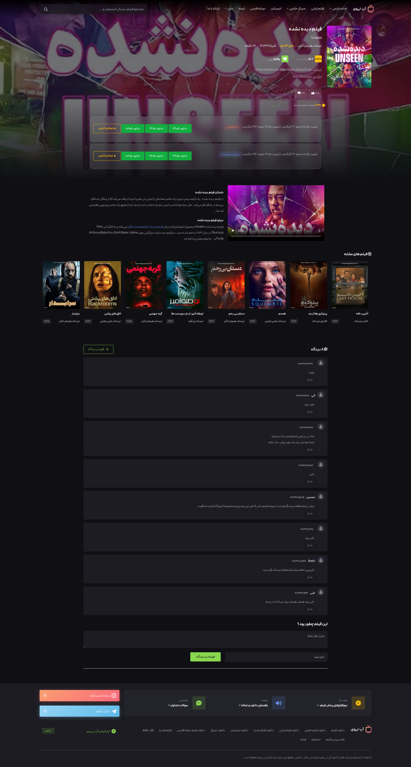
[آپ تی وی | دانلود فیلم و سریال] (363, 11)
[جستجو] (46, 9)
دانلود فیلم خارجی (315, 730)
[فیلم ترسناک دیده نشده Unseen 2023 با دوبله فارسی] (348, 56)
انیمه (242, 8)
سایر (230, 8)
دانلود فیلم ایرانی (289, 730)
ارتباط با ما (213, 8)
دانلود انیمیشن (239, 730)
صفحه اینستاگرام (100, 695)
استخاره (315, 739)
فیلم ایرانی (317, 8)
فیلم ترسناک (156, 227)
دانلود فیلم (338, 730)
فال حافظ (148, 730)
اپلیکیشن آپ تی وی (77, 731)
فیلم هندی (165, 730)
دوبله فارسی (257, 8)
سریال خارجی (297, 8)
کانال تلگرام (102, 711)
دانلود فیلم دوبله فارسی (191, 730)
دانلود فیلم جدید (264, 730)
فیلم (303, 739)
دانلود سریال (217, 730)
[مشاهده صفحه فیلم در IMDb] (317, 59)
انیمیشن (276, 8)
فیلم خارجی (339, 8)
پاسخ (310, 380)
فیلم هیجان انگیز (137, 227)
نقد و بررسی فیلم (335, 739)
